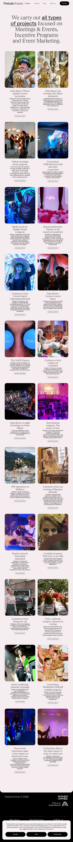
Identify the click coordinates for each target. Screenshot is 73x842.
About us (53, 3)
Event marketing (20, 573)
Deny (36, 834)
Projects (27, 3)
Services (36, 3)
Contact (64, 3)
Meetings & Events (36, 29)
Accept (15, 834)
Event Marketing (40, 41)
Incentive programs (20, 180)
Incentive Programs (36, 35)
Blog (44, 3)
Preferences (57, 834)
